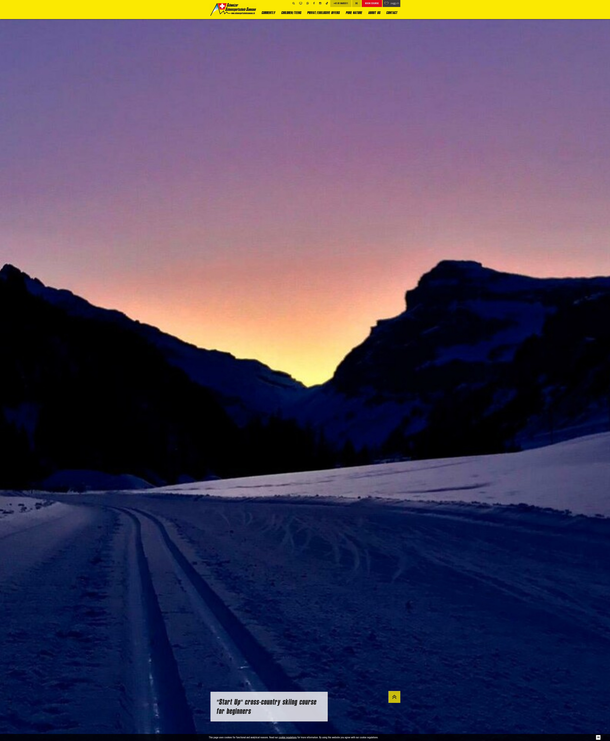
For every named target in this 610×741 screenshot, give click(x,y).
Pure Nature (354, 12)
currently (268, 12)
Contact (391, 12)
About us (374, 12)
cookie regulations (288, 737)
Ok (598, 737)
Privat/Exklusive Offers (323, 12)
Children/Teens (291, 12)
